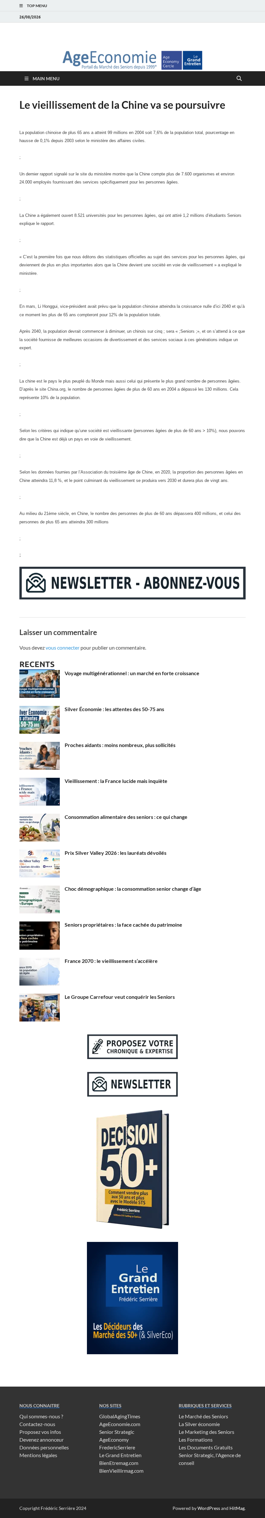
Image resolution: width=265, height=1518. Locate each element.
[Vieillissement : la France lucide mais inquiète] (39, 781)
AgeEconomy (114, 1439)
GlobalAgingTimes (119, 1416)
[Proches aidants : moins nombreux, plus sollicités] (39, 745)
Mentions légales (38, 1455)
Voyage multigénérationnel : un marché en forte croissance (132, 673)
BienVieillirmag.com (121, 1471)
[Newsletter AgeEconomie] (132, 597)
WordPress (208, 1508)
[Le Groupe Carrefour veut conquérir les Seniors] (39, 997)
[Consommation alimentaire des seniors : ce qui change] (39, 817)
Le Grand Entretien (120, 1455)
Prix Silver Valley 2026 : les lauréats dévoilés (115, 853)
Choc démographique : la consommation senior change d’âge (133, 889)
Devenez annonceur (41, 1439)
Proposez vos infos (40, 1432)
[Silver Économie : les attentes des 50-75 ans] (39, 710)
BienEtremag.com (118, 1463)
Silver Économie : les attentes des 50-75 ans (114, 709)
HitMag (237, 1508)
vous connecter (63, 647)
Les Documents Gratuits (206, 1447)
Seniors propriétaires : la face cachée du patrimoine (123, 924)
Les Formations (196, 1439)
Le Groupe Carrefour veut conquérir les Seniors (120, 997)
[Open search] (239, 78)
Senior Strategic (116, 1432)
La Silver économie (199, 1424)
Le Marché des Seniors (203, 1416)
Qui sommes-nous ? (41, 1416)
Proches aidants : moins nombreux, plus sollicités (120, 745)
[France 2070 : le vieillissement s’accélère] (39, 961)
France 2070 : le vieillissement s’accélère (111, 961)
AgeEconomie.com (119, 1424)
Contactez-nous (37, 1424)
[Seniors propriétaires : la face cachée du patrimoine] (39, 925)
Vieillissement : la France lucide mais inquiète (116, 781)
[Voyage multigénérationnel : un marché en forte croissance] (39, 674)
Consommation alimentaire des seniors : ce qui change (126, 817)
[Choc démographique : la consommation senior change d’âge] (39, 889)
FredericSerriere (117, 1447)
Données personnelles (44, 1447)
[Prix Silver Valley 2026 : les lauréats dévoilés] (39, 853)
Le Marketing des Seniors (206, 1432)
